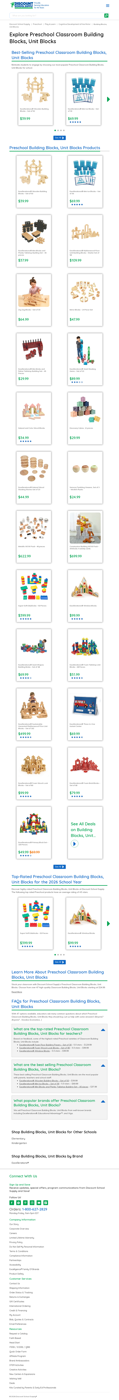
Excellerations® (20, 1162)
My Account (14, 1315)
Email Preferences (17, 1324)
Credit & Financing (18, 1310)
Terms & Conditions (18, 1251)
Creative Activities (17, 1369)
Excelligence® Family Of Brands (24, 1269)
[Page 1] (55, 130)
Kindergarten (19, 1143)
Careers (13, 1233)
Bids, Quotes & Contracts (21, 1319)
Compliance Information (21, 1255)
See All (58, 137)
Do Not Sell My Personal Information (26, 1246)
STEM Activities (16, 1365)
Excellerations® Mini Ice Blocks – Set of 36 (39, 1083)
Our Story (14, 1224)
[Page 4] (64, 130)
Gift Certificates (16, 1301)
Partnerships (15, 1260)
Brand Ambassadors (19, 1360)
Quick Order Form (18, 1351)
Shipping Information (19, 1288)
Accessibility (15, 1264)
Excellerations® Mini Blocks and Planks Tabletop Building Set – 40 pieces (53, 1086)
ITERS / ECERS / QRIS (19, 1347)
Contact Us (14, 1283)
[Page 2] (58, 130)
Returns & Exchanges (19, 1297)
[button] (108, 6)
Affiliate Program (17, 1356)
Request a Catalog (18, 1333)
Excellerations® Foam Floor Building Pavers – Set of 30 (45, 1044)
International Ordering (19, 1306)
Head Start (14, 1342)
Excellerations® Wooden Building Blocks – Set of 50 (44, 1080)
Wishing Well (15, 1378)
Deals (12, 1383)
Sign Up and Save (19, 1184)
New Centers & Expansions (22, 1374)
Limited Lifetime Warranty (21, 1237)
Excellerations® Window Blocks (34, 1051)
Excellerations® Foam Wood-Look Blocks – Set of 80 (44, 1048)
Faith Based (15, 1338)
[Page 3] (61, 130)
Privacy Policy (15, 1242)
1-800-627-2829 (34, 1209)
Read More (17, 992)
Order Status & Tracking (21, 1292)
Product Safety (16, 1273)
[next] (108, 99)
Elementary (18, 1138)
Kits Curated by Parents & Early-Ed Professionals (32, 1387)
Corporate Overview (19, 1228)
